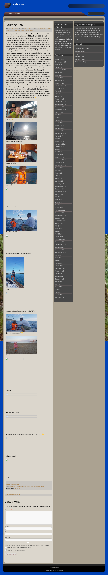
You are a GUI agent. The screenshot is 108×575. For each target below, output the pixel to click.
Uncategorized (29, 30)
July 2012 (58, 255)
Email (7, 532)
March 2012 (59, 266)
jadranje (48, 28)
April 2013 (58, 234)
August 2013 (59, 223)
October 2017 (59, 131)
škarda (38, 486)
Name (7, 526)
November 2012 (60, 247)
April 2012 (58, 263)
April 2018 (58, 120)
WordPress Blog (80, 62)
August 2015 (59, 168)
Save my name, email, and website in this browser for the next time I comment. (27, 545)
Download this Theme (82, 48)
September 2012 (60, 252)
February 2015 (60, 184)
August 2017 (59, 136)
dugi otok (12, 486)
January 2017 (59, 141)
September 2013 (60, 221)
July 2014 (58, 197)
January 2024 (59, 59)
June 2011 (58, 287)
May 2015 (58, 176)
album (102, 6)
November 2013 (60, 215)
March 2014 (59, 207)
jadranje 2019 (19, 486)
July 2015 (58, 170)
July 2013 (58, 226)
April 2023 (58, 67)
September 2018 (60, 109)
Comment (8, 510)
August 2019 (59, 91)
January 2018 (59, 125)
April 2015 (58, 178)
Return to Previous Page (13, 494)
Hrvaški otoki (14, 19)
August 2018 (59, 112)
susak (42, 486)
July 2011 (58, 284)
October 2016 (59, 146)
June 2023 (58, 64)
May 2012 (58, 260)
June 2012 (58, 258)
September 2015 (60, 165)
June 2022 (58, 75)
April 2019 (58, 96)
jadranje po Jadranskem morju (15, 30)
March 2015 (59, 181)
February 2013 (60, 239)
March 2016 (59, 154)
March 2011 (59, 295)
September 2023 (60, 62)
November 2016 (60, 144)
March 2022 (59, 78)
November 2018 (60, 104)
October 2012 (59, 250)
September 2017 (60, 133)
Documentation (80, 51)
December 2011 (60, 273)
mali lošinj (27, 486)
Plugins (77, 54)
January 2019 (59, 99)
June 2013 (58, 229)
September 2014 (60, 191)
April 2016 (58, 152)
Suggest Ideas (79, 56)
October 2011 (59, 279)
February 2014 (60, 210)
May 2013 (58, 231)
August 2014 (59, 194)
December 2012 (60, 244)
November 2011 (60, 276)
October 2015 (59, 162)
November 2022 (60, 70)
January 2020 (59, 83)
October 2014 (59, 189)
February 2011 (60, 297)
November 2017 (60, 128)
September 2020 (60, 80)
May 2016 (58, 149)
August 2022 (59, 72)
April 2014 (58, 205)
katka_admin (27, 28)
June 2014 (58, 199)
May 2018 (58, 117)
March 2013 (59, 236)
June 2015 (58, 173)
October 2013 (59, 218)
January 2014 (59, 213)
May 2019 (58, 94)
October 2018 (59, 107)
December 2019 (60, 86)
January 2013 (59, 242)
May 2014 (58, 202)
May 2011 (58, 289)
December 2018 (60, 101)
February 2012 (60, 268)
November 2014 (60, 186)
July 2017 (58, 138)
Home (8, 19)
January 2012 (59, 271)
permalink (17, 488)
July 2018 (58, 115)
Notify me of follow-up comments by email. (19, 547)
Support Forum (80, 59)
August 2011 (59, 281)
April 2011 (58, 292)
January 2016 (59, 157)
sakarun (33, 486)
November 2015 (60, 160)
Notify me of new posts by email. (16, 550)
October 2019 (59, 88)
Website (7, 537)
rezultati (96, 6)
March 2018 (59, 123)
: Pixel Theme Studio (58, 570)
